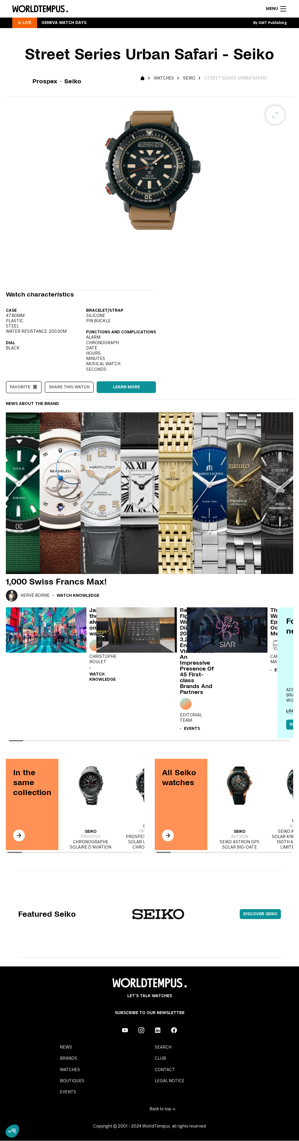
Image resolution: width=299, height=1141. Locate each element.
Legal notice (170, 1081)
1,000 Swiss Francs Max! (56, 581)
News (66, 1047)
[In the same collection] (19, 835)
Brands (68, 1058)
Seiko (189, 78)
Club (160, 1058)
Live (26, 23)
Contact (165, 1070)
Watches (164, 78)
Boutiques (72, 1081)
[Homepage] (40, 8)
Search (163, 1047)
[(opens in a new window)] (125, 1030)
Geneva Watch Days (63, 23)
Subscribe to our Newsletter (150, 1013)
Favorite (20, 387)
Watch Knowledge (78, 596)
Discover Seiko (260, 914)
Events (68, 1092)
